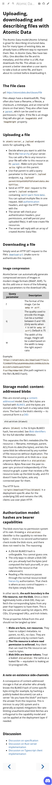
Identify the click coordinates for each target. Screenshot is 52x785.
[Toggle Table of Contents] (3, 3)
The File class (14, 85)
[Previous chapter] (9, 767)
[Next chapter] (42, 767)
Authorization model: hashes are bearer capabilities (21, 517)
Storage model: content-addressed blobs (23, 389)
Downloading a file (19, 244)
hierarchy (24, 153)
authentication (31, 201)
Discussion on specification (23, 740)
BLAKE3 (21, 404)
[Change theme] (8, 3)
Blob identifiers (37, 431)
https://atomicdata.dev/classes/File (24, 92)
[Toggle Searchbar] (13, 3)
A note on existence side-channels (26, 675)
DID (26, 414)
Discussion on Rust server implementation (23, 745)
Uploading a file (16, 134)
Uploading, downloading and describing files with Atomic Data (26, 22)
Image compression (16, 268)
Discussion (12, 733)
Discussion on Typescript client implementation (25, 752)
